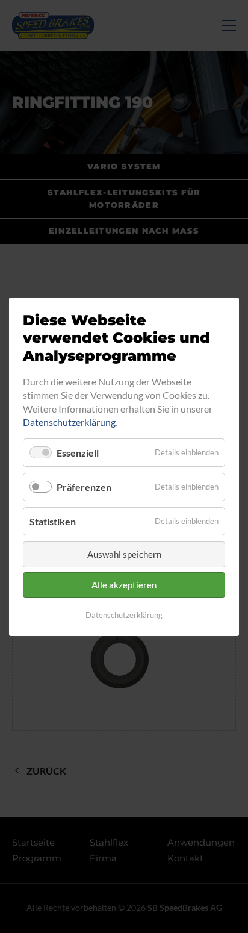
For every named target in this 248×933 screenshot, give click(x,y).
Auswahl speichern (124, 554)
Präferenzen (84, 486)
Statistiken (52, 521)
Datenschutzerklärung (69, 422)
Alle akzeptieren (124, 584)
